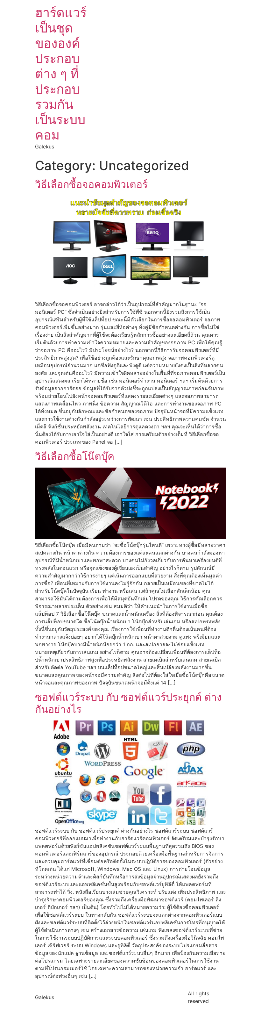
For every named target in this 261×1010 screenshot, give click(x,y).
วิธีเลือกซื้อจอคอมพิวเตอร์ (91, 184)
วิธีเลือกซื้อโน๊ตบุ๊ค (74, 456)
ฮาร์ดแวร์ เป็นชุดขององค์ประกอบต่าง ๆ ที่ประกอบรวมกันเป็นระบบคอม (61, 74)
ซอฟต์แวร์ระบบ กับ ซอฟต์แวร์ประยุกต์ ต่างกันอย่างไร (128, 703)
